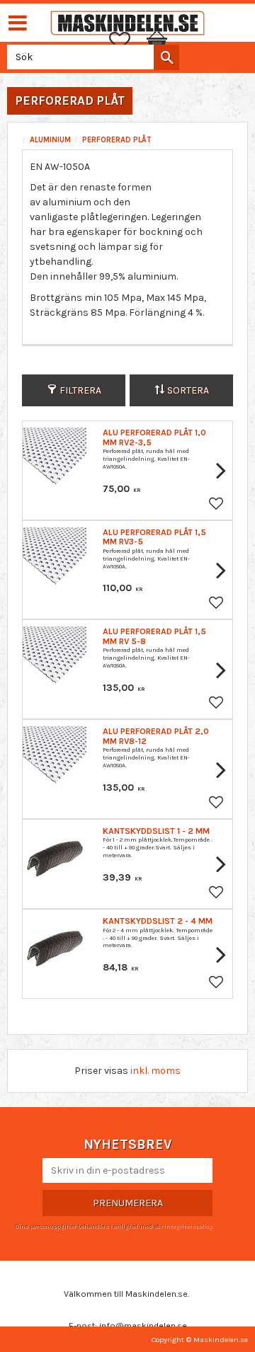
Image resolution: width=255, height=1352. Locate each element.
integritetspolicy (188, 1226)
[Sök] (166, 57)
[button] (126, 41)
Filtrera (80, 390)
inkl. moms (155, 1071)
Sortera (188, 390)
